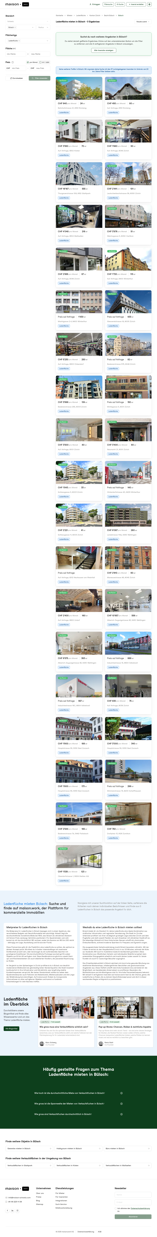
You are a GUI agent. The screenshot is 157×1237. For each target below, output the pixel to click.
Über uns (40, 1193)
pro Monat (34, 62)
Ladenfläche (81, 15)
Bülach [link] (120, 15)
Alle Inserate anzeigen (103, 50)
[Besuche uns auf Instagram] (17, 1210)
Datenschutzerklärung (140, 1208)
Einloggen (96, 4)
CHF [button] (8, 68)
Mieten (69, 15)
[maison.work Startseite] (17, 4)
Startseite (59, 15)
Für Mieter (60, 1193)
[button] (12, 27)
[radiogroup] (38, 62)
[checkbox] (116, 1208)
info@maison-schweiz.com (19, 1198)
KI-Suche (120, 4)
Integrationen (61, 1200)
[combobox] (28, 21)
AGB (99, 1232)
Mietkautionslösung (64, 1208)
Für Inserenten (62, 1197)
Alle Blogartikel (11, 1029)
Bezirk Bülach (109, 15)
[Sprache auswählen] (149, 4)
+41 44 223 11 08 (15, 1202)
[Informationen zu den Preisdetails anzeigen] (12, 62)
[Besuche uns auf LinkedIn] (12, 1210)
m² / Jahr (45, 62)
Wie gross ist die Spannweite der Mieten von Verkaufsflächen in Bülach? (69, 1103)
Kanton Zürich (95, 15)
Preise (38, 1197)
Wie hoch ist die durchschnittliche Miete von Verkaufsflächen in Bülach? (69, 1093)
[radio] (28, 62)
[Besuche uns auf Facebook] (7, 1210)
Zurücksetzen (18, 78)
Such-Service (61, 1204)
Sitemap (39, 1204)
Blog (38, 1200)
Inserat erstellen (137, 4)
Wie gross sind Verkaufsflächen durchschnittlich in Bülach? (63, 1114)
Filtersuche (108, 4)
